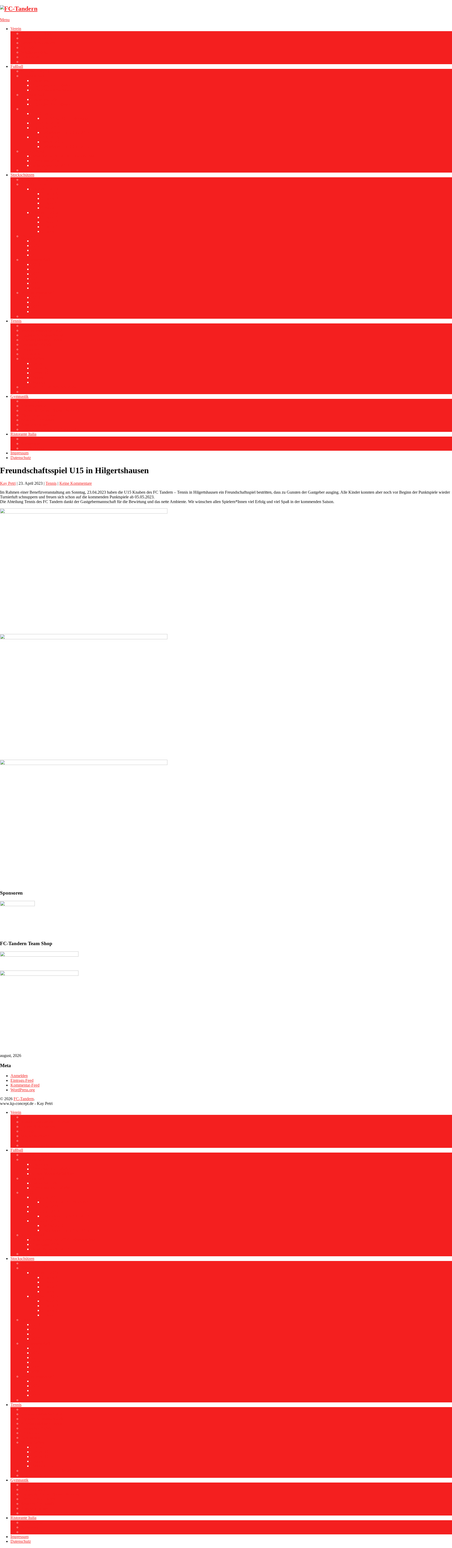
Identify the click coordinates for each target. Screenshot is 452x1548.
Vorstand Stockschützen (40, 179)
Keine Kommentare (75, 483)
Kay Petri (8, 483)
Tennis (15, 321)
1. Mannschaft (32, 76)
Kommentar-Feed (24, 1085)
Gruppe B (50, 198)
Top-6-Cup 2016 (45, 137)
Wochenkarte (32, 439)
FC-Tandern (24, 1099)
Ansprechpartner (34, 424)
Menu (5, 20)
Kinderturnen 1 (33, 401)
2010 (35, 255)
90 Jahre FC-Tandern (38, 33)
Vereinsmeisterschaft (38, 292)
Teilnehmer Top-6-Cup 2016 (65, 146)
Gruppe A (50, 193)
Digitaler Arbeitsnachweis (42, 335)
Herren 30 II (41, 373)
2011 (35, 250)
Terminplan (30, 349)
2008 (35, 288)
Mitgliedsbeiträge (35, 52)
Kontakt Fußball (34, 170)
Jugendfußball (32, 151)
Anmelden (19, 1075)
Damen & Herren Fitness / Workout (50, 410)
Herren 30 (39, 368)
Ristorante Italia (23, 434)
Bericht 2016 (52, 142)
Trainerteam (41, 80)
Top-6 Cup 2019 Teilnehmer (65, 118)
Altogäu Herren (34, 184)
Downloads (30, 354)
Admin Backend (34, 391)
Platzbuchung (32, 325)
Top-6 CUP (30, 109)
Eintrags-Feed (21, 1080)
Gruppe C (50, 203)
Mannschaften (32, 358)
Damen (37, 377)
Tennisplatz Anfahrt (37, 344)
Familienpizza (32, 448)
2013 (35, 241)
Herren (37, 363)
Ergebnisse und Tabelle (50, 85)
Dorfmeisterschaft (35, 259)
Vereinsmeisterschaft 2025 (42, 330)
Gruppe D (50, 208)
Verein (15, 28)
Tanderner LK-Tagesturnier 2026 (48, 387)
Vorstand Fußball (35, 71)
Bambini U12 (42, 382)
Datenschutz (20, 457)
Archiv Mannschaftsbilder (52, 90)
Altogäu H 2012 (44, 212)
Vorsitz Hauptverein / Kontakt (45, 38)
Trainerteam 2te (44, 99)
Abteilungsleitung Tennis (41, 340)
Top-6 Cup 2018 (45, 123)
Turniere (28, 236)
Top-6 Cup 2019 (45, 113)
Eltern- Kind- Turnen (38, 415)
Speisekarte (30, 443)
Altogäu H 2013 (44, 189)
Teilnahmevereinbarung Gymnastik (50, 429)
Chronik (28, 47)
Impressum (19, 453)
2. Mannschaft (32, 94)
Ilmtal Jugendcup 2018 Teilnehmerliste (63, 156)
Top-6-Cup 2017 (45, 127)
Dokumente (30, 57)
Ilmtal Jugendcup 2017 (50, 165)
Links (25, 316)
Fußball (16, 66)
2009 (35, 283)
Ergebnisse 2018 (45, 160)
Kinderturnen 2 (33, 406)
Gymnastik (19, 396)
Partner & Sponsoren (38, 43)
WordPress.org (22, 1090)
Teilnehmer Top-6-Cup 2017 (65, 132)
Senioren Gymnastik (38, 420)
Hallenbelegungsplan (38, 61)
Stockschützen (22, 175)
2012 (35, 245)
